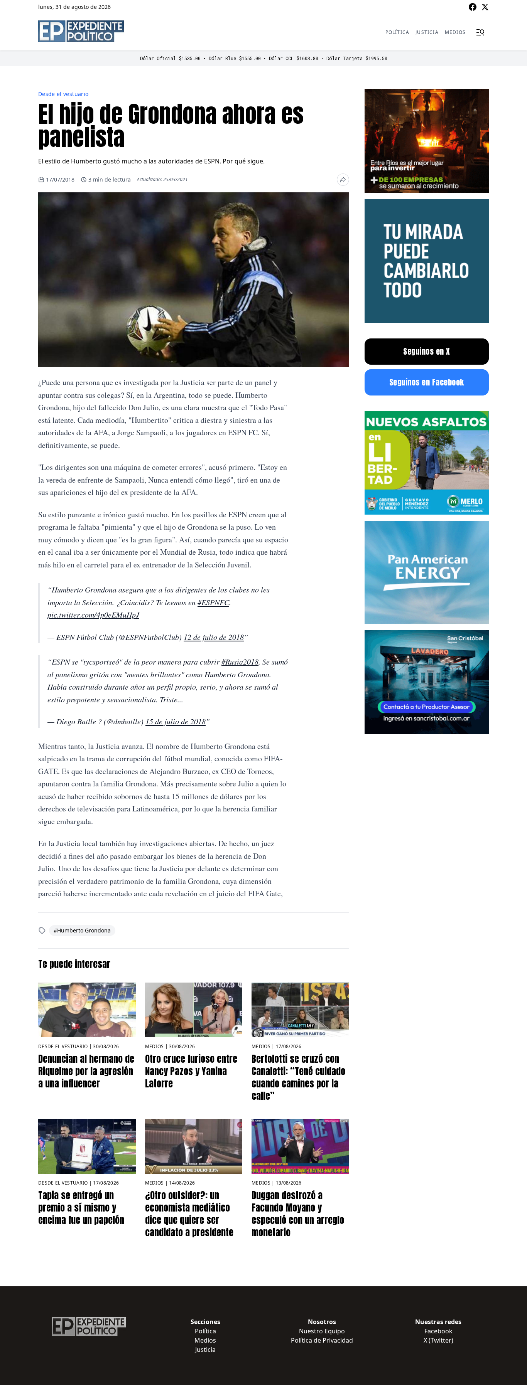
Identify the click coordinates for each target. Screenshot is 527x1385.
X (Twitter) (438, 1340)
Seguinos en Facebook (426, 382)
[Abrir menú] (480, 32)
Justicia (427, 32)
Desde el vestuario (63, 94)
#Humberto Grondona (82, 930)
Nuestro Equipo (322, 1331)
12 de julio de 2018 (214, 637)
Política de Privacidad (322, 1340)
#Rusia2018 (239, 661)
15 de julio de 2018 (175, 721)
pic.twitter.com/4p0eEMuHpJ (93, 614)
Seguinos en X (426, 351)
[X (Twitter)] (485, 7)
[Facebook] (472, 7)
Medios (455, 32)
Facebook (438, 1331)
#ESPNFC (213, 602)
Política (397, 32)
